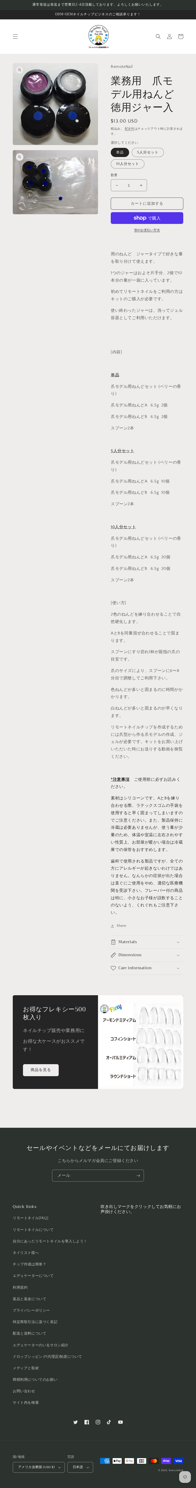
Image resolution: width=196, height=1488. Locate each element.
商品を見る (41, 1070)
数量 (114, 175)
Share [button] (121, 926)
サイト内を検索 (26, 1403)
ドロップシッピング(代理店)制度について (47, 1357)
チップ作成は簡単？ (29, 1264)
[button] (15, 36)
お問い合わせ (24, 1391)
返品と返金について (29, 1299)
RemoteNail (176, 1470)
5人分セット (147, 152)
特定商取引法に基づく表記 (35, 1322)
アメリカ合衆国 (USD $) (36, 1467)
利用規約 (20, 1288)
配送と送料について (29, 1333)
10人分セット (127, 164)
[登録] (138, 1176)
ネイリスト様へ (26, 1253)
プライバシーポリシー (31, 1311)
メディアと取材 (26, 1368)
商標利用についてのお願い (35, 1380)
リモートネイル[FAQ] (30, 1218)
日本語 (78, 1467)
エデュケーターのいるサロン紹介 (41, 1345)
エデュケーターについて (33, 1276)
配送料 (129, 128)
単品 (120, 152)
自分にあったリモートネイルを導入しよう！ (50, 1241)
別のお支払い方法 (147, 230)
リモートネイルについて (33, 1230)
